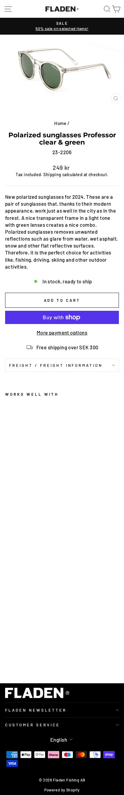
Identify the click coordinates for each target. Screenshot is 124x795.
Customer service (32, 724)
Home (60, 123)
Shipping (52, 174)
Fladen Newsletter (36, 710)
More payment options (62, 332)
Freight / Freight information (56, 365)
